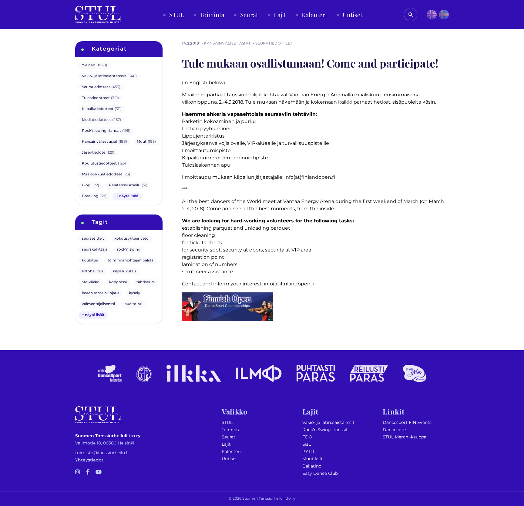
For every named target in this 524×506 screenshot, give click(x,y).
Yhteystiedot (89, 460)
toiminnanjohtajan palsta (130, 260)
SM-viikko (90, 282)
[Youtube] (99, 472)
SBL (306, 444)
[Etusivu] (98, 14)
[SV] (444, 14)
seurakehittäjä (94, 249)
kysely (134, 293)
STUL (227, 422)
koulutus (90, 260)
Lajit (226, 444)
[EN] (432, 14)
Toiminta (231, 429)
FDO (307, 437)
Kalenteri (231, 451)
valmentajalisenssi (98, 304)
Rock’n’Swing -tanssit (325, 429)
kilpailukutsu (124, 271)
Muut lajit (312, 458)
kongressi (118, 282)
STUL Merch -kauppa (404, 437)
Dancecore (394, 429)
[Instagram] (77, 472)
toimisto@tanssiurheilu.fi (102, 452)
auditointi (133, 304)
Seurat (228, 437)
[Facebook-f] (87, 472)
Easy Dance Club (320, 473)
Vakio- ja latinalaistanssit (328, 422)
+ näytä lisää (127, 196)
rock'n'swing (128, 249)
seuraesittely (93, 238)
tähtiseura (145, 282)
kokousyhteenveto (131, 238)
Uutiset (229, 458)
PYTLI (308, 451)
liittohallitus (92, 271)
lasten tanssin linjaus (100, 293)
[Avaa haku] (410, 14)
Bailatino (311, 466)
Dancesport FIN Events (407, 422)
